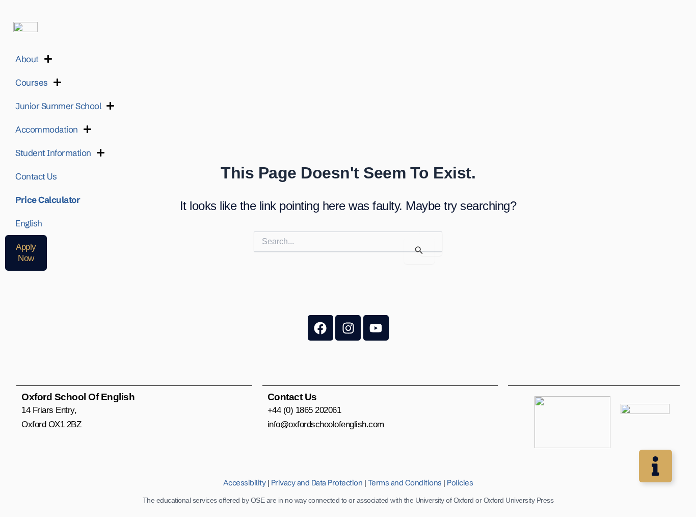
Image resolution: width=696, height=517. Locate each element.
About (27, 59)
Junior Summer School (58, 105)
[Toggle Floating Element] (655, 466)
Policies (460, 482)
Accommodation (46, 129)
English (28, 223)
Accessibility (244, 482)
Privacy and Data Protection (317, 482)
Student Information (53, 152)
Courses (31, 82)
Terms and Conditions (405, 482)
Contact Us (36, 176)
